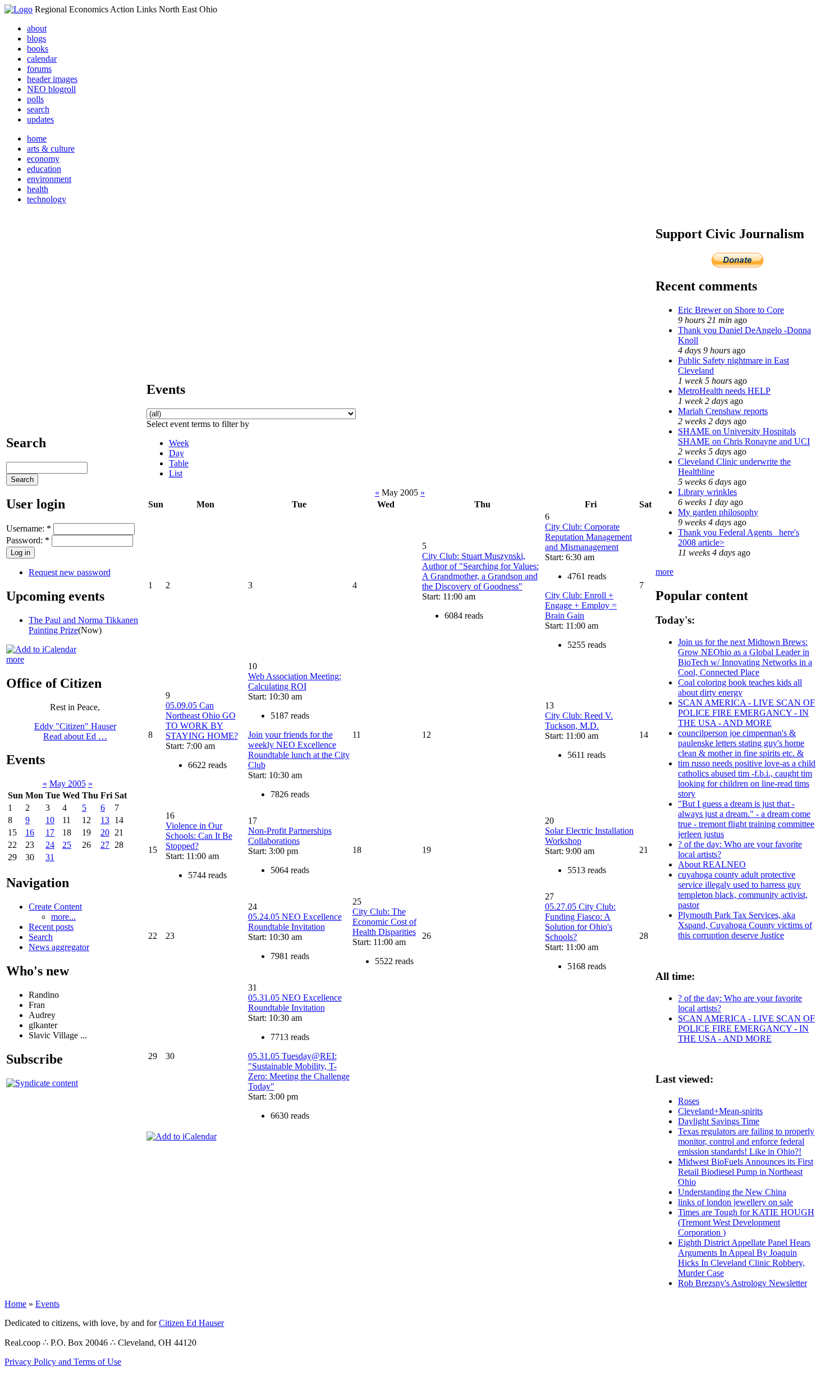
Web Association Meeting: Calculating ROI (294, 681)
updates (40, 119)
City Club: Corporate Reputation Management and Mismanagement (588, 537)
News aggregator (59, 947)
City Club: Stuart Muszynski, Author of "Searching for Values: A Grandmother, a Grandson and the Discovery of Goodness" (480, 571)
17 (49, 832)
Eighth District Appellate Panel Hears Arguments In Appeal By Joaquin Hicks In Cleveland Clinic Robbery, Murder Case (744, 1258)
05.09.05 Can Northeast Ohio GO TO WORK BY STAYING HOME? (202, 721)
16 (29, 832)
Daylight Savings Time (718, 1121)
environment (49, 179)
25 (66, 845)
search (38, 109)
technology (46, 199)
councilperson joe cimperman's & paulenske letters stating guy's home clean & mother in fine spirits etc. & (741, 743)
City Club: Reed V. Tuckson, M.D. (579, 720)
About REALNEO (712, 864)
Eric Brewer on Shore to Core (731, 310)
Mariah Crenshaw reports (723, 411)
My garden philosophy (718, 512)
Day (176, 453)
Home (15, 1304)
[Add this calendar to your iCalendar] (41, 649)
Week (179, 443)
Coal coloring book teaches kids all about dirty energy (740, 687)
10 (49, 820)
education (44, 169)
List (175, 473)
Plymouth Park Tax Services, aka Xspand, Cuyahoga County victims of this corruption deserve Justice (745, 925)
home (37, 138)
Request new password (70, 572)
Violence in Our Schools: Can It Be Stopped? (199, 836)
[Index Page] (18, 9)
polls (35, 99)
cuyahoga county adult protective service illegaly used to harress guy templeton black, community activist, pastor (743, 890)
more (15, 659)
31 (49, 857)
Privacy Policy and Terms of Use (62, 1361)
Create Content (55, 906)
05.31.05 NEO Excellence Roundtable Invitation (295, 1002)
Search (41, 937)
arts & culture (51, 148)
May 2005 (67, 783)
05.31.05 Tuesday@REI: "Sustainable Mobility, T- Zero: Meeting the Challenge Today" (299, 1071)
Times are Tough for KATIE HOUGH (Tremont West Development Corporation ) (746, 1222)
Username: (28, 528)
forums (39, 69)
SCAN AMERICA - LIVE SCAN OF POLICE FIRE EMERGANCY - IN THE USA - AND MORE (746, 713)
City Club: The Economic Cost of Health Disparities (384, 922)
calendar (42, 58)
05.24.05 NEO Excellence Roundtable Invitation (295, 922)
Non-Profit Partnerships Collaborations (290, 836)
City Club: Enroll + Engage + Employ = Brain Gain (581, 605)
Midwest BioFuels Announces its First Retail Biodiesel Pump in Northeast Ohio (745, 1172)
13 (104, 820)
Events (47, 1304)
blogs (36, 38)
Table (179, 463)
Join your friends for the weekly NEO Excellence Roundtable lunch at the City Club (299, 750)
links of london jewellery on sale (735, 1202)
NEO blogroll (51, 89)
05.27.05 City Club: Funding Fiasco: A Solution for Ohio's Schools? (580, 922)
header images (52, 79)
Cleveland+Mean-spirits (720, 1111)
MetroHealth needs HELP (724, 391)
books (37, 48)
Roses (688, 1101)
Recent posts (51, 927)
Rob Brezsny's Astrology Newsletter (742, 1283)
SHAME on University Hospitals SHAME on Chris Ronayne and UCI (744, 436)
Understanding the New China (732, 1192)
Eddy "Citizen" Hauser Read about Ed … (75, 731)
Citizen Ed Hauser (191, 1323)
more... (63, 916)
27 (104, 845)
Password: (27, 540)
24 (49, 845)
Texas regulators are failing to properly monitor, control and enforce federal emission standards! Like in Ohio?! (746, 1141)
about (37, 28)
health (37, 189)
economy (43, 159)
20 (104, 832)
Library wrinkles (707, 492)
